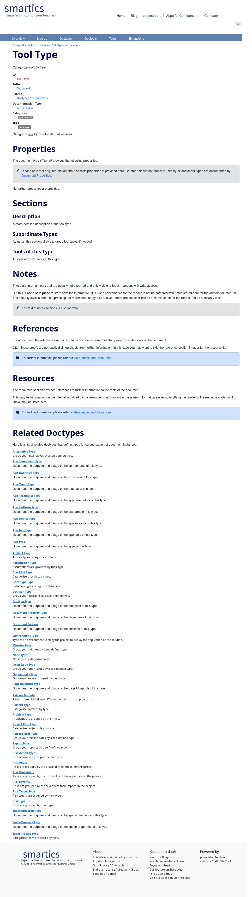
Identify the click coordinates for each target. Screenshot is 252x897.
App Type (19, 542)
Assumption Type (24, 563)
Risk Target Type (24, 791)
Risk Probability (23, 772)
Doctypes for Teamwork (67, 45)
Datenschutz (119, 865)
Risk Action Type (24, 753)
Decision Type (22, 591)
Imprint (98, 861)
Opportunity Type (25, 674)
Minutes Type (22, 645)
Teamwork (24, 88)
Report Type (21, 743)
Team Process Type (25, 834)
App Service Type (24, 519)
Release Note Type (25, 734)
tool (30, 134)
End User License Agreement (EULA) (116, 869)
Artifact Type (21, 553)
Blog (165, 857)
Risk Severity (21, 782)
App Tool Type (22, 530)
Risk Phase (20, 762)
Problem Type (22, 714)
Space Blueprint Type (27, 811)
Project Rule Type (24, 724)
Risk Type (19, 801)
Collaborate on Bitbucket (166, 869)
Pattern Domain (24, 695)
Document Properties (36, 175)
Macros (42, 38)
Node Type (20, 655)
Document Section (25, 624)
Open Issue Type (24, 664)
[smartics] (41, 853)
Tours (113, 38)
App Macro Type (23, 484)
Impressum (112, 861)
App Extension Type (26, 473)
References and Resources (92, 357)
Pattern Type (21, 705)
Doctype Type (22, 601)
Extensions (136, 38)
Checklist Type (22, 572)
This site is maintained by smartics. (115, 857)
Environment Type (25, 636)
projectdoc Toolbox (25, 45)
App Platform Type (25, 507)
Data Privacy (101, 865)
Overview (18, 38)
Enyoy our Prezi (160, 865)
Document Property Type (30, 613)
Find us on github (161, 874)
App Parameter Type (26, 496)
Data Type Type (23, 582)
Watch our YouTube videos (167, 861)
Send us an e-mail (104, 874)
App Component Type (27, 461)
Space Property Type (26, 822)
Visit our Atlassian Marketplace (170, 878)
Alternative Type (24, 451)
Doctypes (65, 38)
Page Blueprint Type (26, 684)
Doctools (91, 38)
